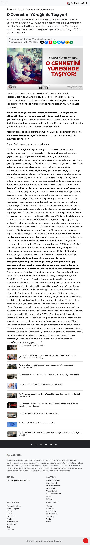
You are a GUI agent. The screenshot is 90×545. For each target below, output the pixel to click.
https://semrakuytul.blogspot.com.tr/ (24, 342)
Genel (48, 521)
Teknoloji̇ (50, 516)
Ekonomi (10, 529)
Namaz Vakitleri (53, 480)
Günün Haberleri (53, 486)
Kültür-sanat (51, 514)
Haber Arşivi (51, 483)
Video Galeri (51, 491)
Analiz (22, 9)
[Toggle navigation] (4, 3)
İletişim (49, 499)
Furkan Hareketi (14, 506)
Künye (49, 496)
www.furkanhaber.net (53, 541)
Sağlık (9, 527)
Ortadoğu (11, 516)
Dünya (9, 514)
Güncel (49, 506)
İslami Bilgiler (12, 521)
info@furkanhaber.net (20, 480)
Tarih (48, 519)
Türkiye (10, 511)
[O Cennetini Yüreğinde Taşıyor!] (45, 68)
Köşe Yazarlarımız (54, 493)
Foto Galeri (51, 488)
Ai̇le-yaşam (51, 511)
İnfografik (50, 508)
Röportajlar (12, 524)
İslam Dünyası (13, 508)
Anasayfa (13, 9)
